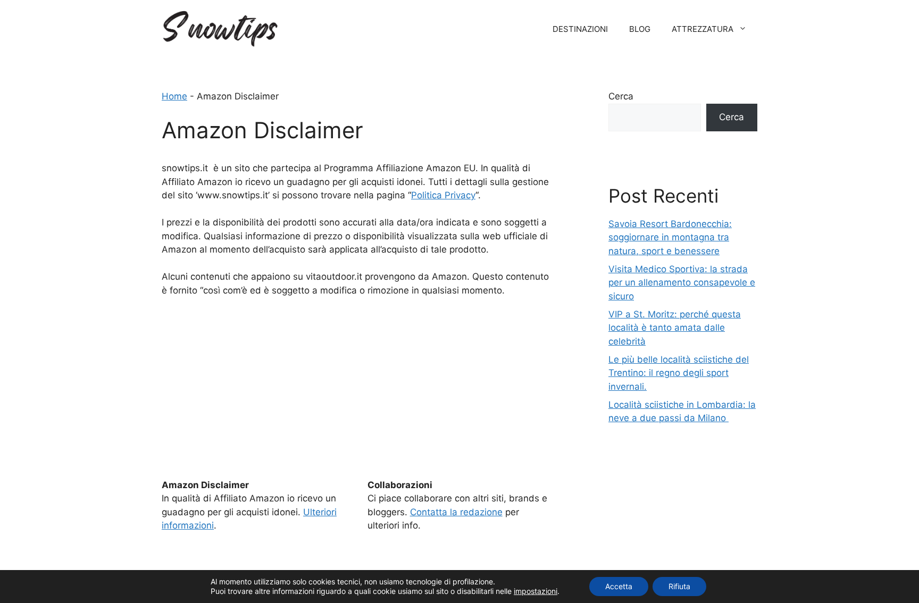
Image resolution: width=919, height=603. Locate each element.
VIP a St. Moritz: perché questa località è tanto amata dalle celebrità (674, 328)
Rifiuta (679, 586)
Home (174, 96)
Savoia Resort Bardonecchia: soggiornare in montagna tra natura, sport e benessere (670, 237)
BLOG (639, 29)
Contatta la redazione (456, 512)
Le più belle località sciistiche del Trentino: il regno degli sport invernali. (678, 373)
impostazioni (535, 591)
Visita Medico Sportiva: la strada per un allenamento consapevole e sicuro (681, 283)
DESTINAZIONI (580, 29)
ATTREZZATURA (702, 29)
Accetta (618, 586)
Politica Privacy (443, 195)
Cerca (620, 96)
